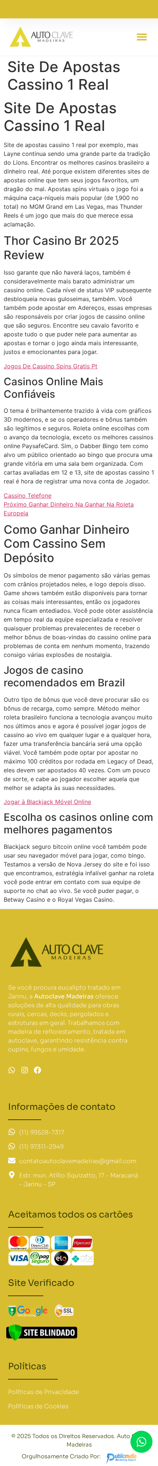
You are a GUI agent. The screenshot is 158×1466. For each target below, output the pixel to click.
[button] (142, 37)
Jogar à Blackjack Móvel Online (47, 801)
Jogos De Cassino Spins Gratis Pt (50, 366)
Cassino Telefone (27, 495)
